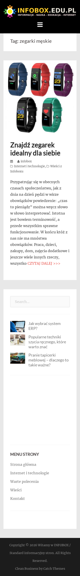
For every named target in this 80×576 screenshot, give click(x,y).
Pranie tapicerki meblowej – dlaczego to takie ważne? (48, 359)
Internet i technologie (29, 166)
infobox (26, 161)
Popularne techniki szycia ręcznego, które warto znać (47, 341)
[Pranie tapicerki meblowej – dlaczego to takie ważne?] (17, 358)
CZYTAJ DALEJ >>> (44, 263)
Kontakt (17, 498)
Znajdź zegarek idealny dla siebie (35, 149)
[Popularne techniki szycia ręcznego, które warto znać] (17, 339)
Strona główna (23, 464)
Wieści (16, 490)
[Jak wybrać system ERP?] (17, 326)
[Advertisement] (40, 410)
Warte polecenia (24, 481)
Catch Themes (54, 569)
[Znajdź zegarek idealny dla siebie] (40, 97)
